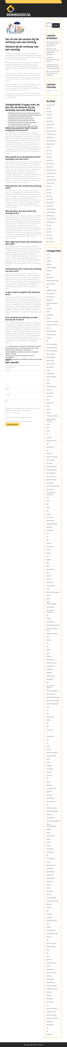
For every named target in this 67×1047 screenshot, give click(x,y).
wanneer (48, 936)
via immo (48, 907)
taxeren (48, 842)
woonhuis (49, 995)
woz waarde (49, 1002)
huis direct (49, 453)
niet (47, 726)
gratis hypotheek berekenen (51, 420)
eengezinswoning (51, 376)
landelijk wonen (50, 622)
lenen (47, 636)
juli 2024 (48, 186)
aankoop (48, 264)
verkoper (7, 353)
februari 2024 (50, 202)
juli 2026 (48, 108)
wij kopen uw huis (51, 963)
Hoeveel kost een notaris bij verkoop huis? (20, 116)
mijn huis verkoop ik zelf (53, 697)
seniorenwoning (50, 801)
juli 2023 (48, 225)
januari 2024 (49, 205)
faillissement (49, 402)
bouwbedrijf (49, 315)
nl (46, 733)
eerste (48, 383)
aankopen (49, 270)
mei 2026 (49, 114)
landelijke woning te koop (51, 629)
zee (47, 1005)
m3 (47, 646)
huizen (48, 507)
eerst (48, 380)
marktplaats (49, 679)
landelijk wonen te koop (53, 625)
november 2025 (50, 134)
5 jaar (48, 257)
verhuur (48, 888)
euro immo (49, 396)
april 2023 (49, 235)
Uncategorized (50, 858)
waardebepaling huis (52, 933)
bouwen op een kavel (52, 321)
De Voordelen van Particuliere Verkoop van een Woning (26, 359)
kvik (47, 615)
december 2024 (50, 170)
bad (47, 287)
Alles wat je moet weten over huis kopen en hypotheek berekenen (52, 51)
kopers (48, 595)
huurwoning (49, 517)
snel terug (49, 814)
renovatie (49, 791)
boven (48, 328)
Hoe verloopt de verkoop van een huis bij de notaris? (23, 126)
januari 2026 (49, 127)
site (47, 804)
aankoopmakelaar (51, 267)
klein (47, 562)
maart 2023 (49, 238)
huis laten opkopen (51, 469)
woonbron (49, 992)
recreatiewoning (51, 788)
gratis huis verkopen (52, 416)
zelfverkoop (49, 1021)
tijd (47, 855)
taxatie (48, 832)
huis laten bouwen (51, 466)
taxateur (48, 829)
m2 (47, 643)
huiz (47, 504)
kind (47, 556)
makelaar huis (50, 659)
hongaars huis (50, 447)
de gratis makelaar (51, 344)
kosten (48, 598)
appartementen (50, 283)
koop (47, 572)
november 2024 (50, 173)
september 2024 (51, 179)
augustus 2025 (50, 144)
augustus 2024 (50, 183)
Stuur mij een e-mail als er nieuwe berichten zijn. (18, 421)
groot (48, 427)
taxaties (48, 839)
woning (48, 966)
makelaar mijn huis (51, 662)
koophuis (48, 579)
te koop (48, 845)
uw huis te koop (50, 865)
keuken (48, 549)
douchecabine (50, 360)
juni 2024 (49, 189)
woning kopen (50, 969)
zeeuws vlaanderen (51, 1008)
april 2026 (49, 118)
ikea (47, 533)
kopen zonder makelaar (53, 592)
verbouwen (49, 881)
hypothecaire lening (51, 523)
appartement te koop (52, 280)
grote (48, 430)
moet (47, 707)
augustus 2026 (50, 105)
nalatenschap (50, 716)
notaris (32, 348)
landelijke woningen (51, 633)
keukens (48, 553)
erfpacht (38, 346)
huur (47, 510)
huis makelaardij (50, 473)
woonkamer (49, 998)
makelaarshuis (50, 675)
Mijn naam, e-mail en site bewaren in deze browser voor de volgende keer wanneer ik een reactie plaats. (22, 409)
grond (48, 424)
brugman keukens (51, 331)
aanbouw (48, 261)
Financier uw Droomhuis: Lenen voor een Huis (52, 59)
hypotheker (49, 530)
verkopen (49, 904)
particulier (49, 772)
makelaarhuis (50, 669)
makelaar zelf (50, 666)
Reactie (8, 369)
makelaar (48, 656)
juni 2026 (49, 111)
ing (47, 536)
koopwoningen (50, 585)
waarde (48, 927)
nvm (47, 739)
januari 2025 (49, 166)
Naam (7, 389)
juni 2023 (49, 228)
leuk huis (48, 640)
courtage (48, 337)
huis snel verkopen (51, 479)
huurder (48, 514)
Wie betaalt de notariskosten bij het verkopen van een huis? (25, 115)
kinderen (48, 559)
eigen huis (49, 389)
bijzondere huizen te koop (52, 304)
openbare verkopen (52, 752)
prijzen (48, 782)
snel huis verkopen (51, 808)
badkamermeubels (51, 290)
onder (48, 746)
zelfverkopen (50, 1024)
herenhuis (49, 437)
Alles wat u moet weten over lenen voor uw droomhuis (53, 73)
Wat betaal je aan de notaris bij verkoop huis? (21, 118)
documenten (22, 346)
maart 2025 (49, 160)
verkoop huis (34, 352)
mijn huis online (50, 694)
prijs (47, 778)
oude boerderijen (51, 756)
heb (47, 434)
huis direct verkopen (52, 456)
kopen (48, 589)
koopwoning (49, 582)
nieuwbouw (49, 729)
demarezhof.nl (19, 14)
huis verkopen (50, 489)
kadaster (48, 543)
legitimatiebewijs (25, 348)
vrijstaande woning (51, 920)
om (47, 743)
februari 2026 (50, 124)
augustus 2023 (50, 222)
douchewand (50, 367)
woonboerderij (50, 982)
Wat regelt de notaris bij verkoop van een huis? (21, 120)
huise (47, 497)
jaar (47, 540)
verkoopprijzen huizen (52, 901)
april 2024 (49, 196)
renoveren (49, 795)
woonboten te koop (52, 989)
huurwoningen (50, 520)
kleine (48, 566)
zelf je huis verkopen (52, 1018)
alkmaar (48, 274)
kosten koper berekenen (50, 611)
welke (48, 956)
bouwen (48, 318)
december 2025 (50, 131)
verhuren (48, 884)
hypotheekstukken (10, 348)
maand (48, 649)
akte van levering (13, 346)
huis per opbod (50, 476)
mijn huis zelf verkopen (52, 700)
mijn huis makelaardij (52, 690)
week (47, 949)
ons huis (48, 749)
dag (47, 341)
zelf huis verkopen (51, 1015)
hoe (47, 443)
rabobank (49, 785)
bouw (48, 311)
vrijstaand (49, 917)
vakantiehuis (49, 868)
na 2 (47, 710)
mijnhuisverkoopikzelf (52, 703)
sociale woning (50, 817)
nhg (47, 723)
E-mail (7, 394)
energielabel (49, 393)
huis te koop (49, 483)
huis (47, 450)
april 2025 (49, 157)
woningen (49, 976)
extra (47, 399)
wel (47, 953)
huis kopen (49, 463)
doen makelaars (50, 357)
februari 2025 (50, 163)
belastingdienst (50, 296)
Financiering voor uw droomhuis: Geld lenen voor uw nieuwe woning (53, 66)
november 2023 (50, 212)
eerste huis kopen (51, 386)
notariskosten (19, 350)
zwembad (49, 1034)
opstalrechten (27, 350)
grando (48, 412)
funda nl (48, 409)
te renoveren (50, 852)
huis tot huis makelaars (52, 486)
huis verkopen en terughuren (51, 493)
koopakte (49, 576)
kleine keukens (50, 569)
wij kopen (49, 959)
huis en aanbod (50, 460)
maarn (48, 653)
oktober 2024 (50, 176)
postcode (49, 775)
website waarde (51, 946)
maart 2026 (49, 121)
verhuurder (49, 891)
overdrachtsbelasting (11, 352)
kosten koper (50, 607)
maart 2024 (49, 199)
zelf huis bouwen (51, 1011)
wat (47, 940)
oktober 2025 (50, 137)
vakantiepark (50, 875)
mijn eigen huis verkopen (50, 686)
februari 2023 (50, 241)
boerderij (49, 308)
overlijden (49, 765)
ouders (48, 762)
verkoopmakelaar (51, 897)
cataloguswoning (51, 334)
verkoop (48, 894)
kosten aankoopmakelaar (51, 602)
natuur (48, 720)
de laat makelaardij (51, 347)
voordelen (49, 914)
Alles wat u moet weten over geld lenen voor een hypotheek (53, 43)
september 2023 (51, 219)
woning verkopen (51, 972)
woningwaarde (50, 979)
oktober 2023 (50, 215)
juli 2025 (48, 147)
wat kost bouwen (51, 943)
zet (47, 1028)
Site (6, 400)
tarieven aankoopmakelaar (51, 825)
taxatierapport (50, 835)
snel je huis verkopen (52, 811)
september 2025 (51, 140)
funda (48, 406)
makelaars (49, 672)
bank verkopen (50, 293)
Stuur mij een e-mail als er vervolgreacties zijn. (18, 417)
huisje (48, 501)
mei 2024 (49, 192)
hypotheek (49, 527)
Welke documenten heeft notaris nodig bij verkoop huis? (24, 113)
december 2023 (50, 209)
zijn (47, 1031)
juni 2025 (49, 150)
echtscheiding (50, 373)
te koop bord (50, 849)
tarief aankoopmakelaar (53, 821)
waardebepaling (50, 930)
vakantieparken (50, 878)
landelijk (48, 618)
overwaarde (49, 769)
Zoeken (48, 22)
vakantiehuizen (50, 871)
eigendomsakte (31, 346)
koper (18, 348)
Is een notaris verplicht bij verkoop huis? (19, 124)
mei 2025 (49, 153)
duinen (48, 370)
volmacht (13, 353)
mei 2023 (49, 232)
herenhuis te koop (51, 440)
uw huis (48, 862)
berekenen (49, 300)
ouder (48, 759)
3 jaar (48, 254)
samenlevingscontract (24, 352)
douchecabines (50, 363)
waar (47, 923)
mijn (47, 682)
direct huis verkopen (52, 350)
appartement (50, 277)
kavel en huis (50, 546)
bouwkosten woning (52, 324)
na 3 (47, 713)
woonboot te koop (51, 985)
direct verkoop (50, 354)
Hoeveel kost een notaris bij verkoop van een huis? (22, 122)
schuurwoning (50, 798)
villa (47, 910)
